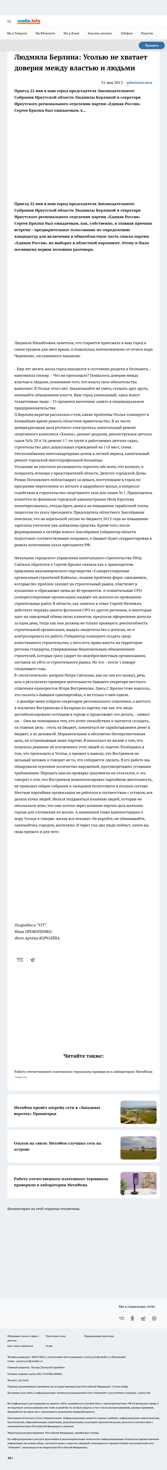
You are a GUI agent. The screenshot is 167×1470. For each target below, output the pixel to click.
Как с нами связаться (20, 1345)
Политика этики (55, 1336)
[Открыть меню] (9, 21)
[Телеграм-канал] (143, 1318)
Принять (152, 45)
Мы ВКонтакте (45, 33)
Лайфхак (127, 33)
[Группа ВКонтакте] (121, 1318)
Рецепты (147, 33)
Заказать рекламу (100, 33)
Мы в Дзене (71, 33)
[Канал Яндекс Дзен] (154, 1318)
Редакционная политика (99, 1336)
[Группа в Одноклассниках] (132, 1318)
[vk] (20, 960)
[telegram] (34, 960)
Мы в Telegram (17, 33)
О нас (49, 1345)
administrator (139, 82)
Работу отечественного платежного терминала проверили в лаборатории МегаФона (83, 1074)
